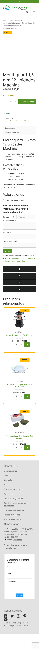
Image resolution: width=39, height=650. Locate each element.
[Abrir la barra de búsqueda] (30, 12)
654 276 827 (12, 537)
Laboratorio (15, 23)
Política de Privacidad (13, 519)
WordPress (24, 625)
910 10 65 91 (21, 534)
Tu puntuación (9, 217)
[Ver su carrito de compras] (27, 12)
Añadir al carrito (27, 102)
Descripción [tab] (10, 128)
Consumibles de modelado (19, 121)
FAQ (5, 484)
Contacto (8, 480)
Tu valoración (9, 221)
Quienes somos (10, 471)
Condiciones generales (13, 498)
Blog (6, 475)
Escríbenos (17, 540)
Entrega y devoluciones (14, 510)
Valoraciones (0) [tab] (12, 133)
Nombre (7, 233)
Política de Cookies (12, 515)
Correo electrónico (11, 241)
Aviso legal (8, 494)
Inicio (5, 21)
